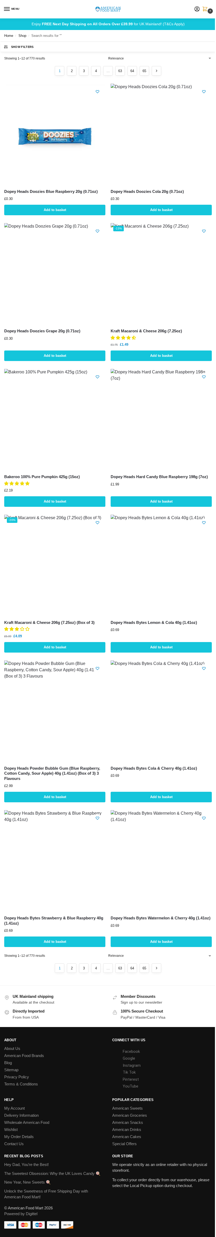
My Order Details (19, 1137)
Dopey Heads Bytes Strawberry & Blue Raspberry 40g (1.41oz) (53, 920)
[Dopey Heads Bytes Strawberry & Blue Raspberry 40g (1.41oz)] (54, 860)
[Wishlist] (97, 92)
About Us (12, 1048)
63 (120, 71)
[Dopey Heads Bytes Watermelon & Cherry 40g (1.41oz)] (161, 860)
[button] (206, 9)
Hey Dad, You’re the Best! (26, 1165)
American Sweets (127, 1108)
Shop (22, 36)
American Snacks (127, 1122)
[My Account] (197, 9)
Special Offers (124, 1144)
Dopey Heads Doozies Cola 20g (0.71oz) (147, 191)
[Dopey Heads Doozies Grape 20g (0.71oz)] (54, 273)
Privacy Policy (16, 1077)
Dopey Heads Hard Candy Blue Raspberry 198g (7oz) (159, 476)
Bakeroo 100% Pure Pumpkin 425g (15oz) (42, 476)
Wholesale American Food (26, 1122)
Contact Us (14, 1144)
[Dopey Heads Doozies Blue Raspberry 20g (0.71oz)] (54, 134)
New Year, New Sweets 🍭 (27, 1182)
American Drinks (126, 1130)
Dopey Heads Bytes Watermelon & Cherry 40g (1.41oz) (160, 918)
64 (132, 71)
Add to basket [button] (55, 210)
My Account (14, 1108)
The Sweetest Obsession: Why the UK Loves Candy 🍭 (52, 1173)
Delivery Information (21, 1115)
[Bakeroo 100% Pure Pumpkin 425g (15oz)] (54, 419)
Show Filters (22, 46)
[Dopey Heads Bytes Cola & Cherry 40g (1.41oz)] (161, 711)
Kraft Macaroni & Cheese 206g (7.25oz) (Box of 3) (49, 622)
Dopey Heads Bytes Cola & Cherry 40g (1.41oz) (154, 768)
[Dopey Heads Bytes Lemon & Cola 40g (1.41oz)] (161, 565)
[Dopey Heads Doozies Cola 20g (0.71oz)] (161, 134)
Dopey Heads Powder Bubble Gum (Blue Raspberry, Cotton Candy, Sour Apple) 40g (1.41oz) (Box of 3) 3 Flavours (52, 773)
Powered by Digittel (20, 1214)
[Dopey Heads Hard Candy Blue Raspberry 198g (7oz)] (161, 419)
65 (144, 71)
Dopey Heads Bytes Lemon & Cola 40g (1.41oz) (154, 622)
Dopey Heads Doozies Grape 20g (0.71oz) (42, 331)
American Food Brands (24, 1056)
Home (8, 36)
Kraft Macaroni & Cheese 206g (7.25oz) (146, 331)
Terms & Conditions (21, 1084)
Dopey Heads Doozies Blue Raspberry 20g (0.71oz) (51, 191)
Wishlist (11, 1130)
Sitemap (11, 1070)
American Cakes (126, 1137)
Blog (8, 1063)
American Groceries (129, 1115)
